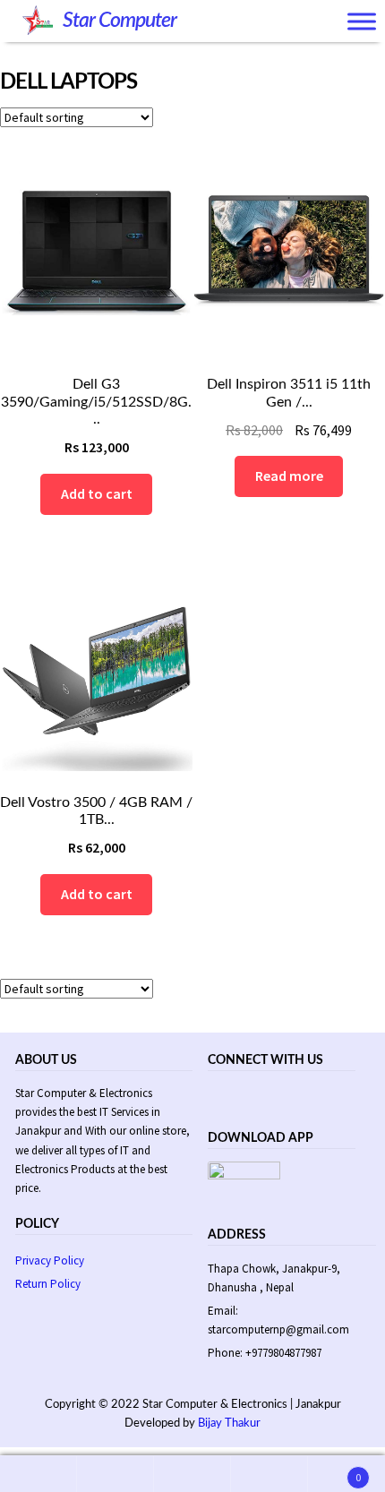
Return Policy (48, 1283)
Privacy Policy (49, 1260)
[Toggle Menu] (361, 21)
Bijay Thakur (229, 1423)
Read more (289, 475)
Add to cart (97, 493)
